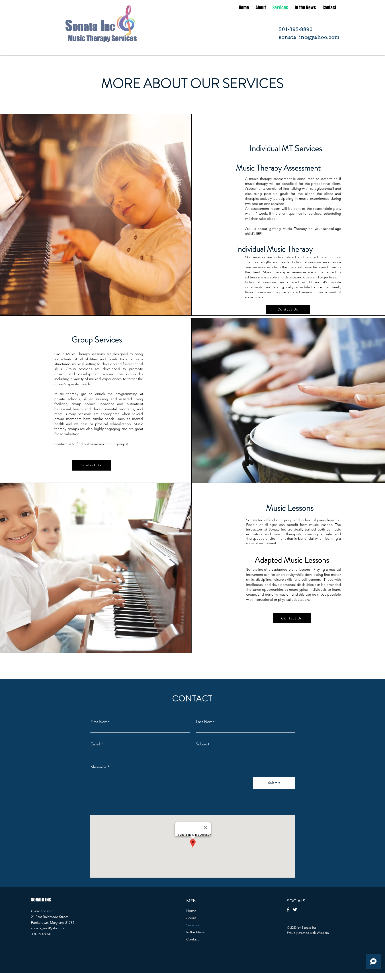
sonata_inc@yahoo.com (50, 928)
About (191, 918)
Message (98, 767)
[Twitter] (295, 909)
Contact (192, 939)
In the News (195, 932)
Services (192, 925)
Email (95, 744)
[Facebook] (288, 909)
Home (191, 911)
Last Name (205, 722)
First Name (100, 722)
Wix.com (323, 933)
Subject (202, 744)
